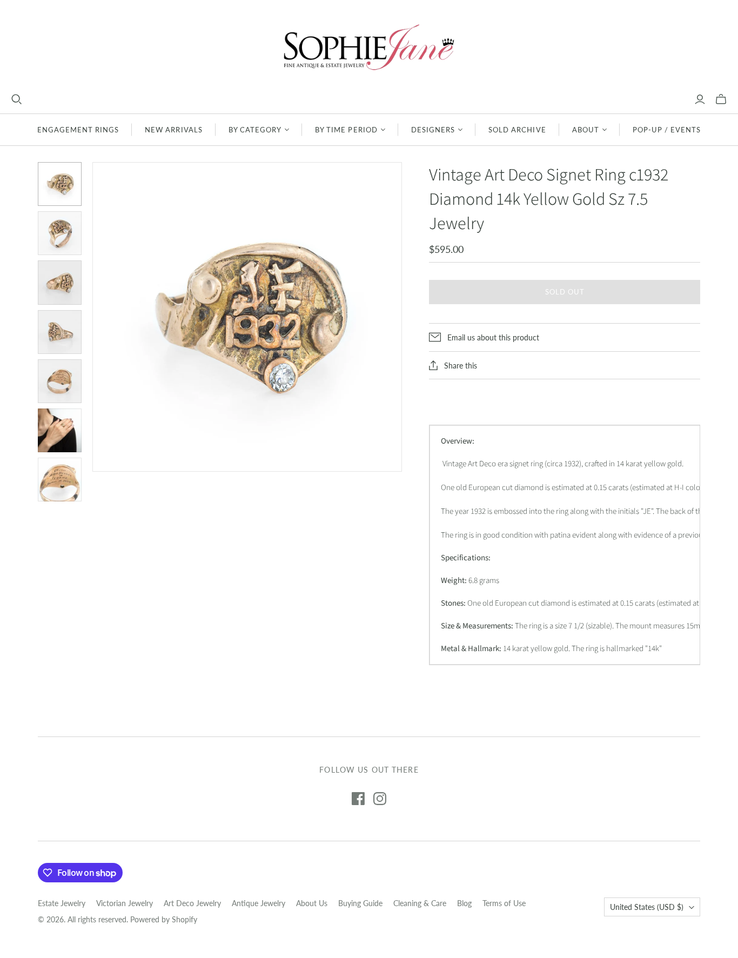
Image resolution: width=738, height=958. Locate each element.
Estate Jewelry (61, 903)
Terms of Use (504, 903)
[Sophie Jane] (369, 47)
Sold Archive (517, 129)
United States (646, 907)
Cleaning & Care (419, 903)
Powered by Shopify (163, 919)
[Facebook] (358, 798)
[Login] (700, 99)
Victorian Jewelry (124, 903)
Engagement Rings (78, 129)
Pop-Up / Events (667, 129)
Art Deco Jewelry (192, 903)
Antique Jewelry (258, 903)
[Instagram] (379, 798)
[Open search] (16, 99)
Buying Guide (360, 903)
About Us (311, 903)
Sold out (565, 291)
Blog (464, 903)
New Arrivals (173, 129)
